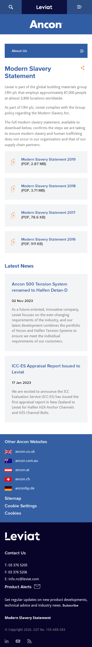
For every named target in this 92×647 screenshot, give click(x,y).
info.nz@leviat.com (23, 579)
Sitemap (13, 498)
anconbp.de (24, 488)
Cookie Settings (21, 505)
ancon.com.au (26, 461)
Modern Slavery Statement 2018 (48, 186)
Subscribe (70, 605)
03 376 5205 (17, 565)
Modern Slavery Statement (28, 618)
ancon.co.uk (25, 451)
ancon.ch (22, 479)
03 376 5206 (17, 572)
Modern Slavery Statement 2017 (48, 212)
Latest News (19, 266)
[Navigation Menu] (79, 7)
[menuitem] (6, 641)
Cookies (13, 513)
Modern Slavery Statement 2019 (48, 159)
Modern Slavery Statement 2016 (48, 239)
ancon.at (22, 470)
